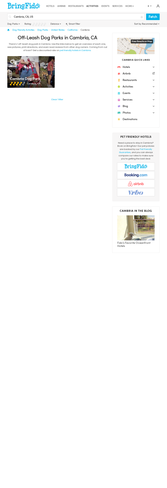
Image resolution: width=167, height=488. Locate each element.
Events (105, 6)
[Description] (12, 61)
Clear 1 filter (57, 99)
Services (117, 6)
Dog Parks (42, 29)
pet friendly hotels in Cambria (75, 50)
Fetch (153, 17)
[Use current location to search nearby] (142, 17)
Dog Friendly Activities (23, 29)
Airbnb (61, 6)
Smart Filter (74, 23)
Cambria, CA (33, 83)
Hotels (50, 6)
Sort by (138, 23)
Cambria (85, 29)
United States (57, 29)
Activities (92, 6)
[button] (136, 67)
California (73, 29)
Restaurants (76, 6)
